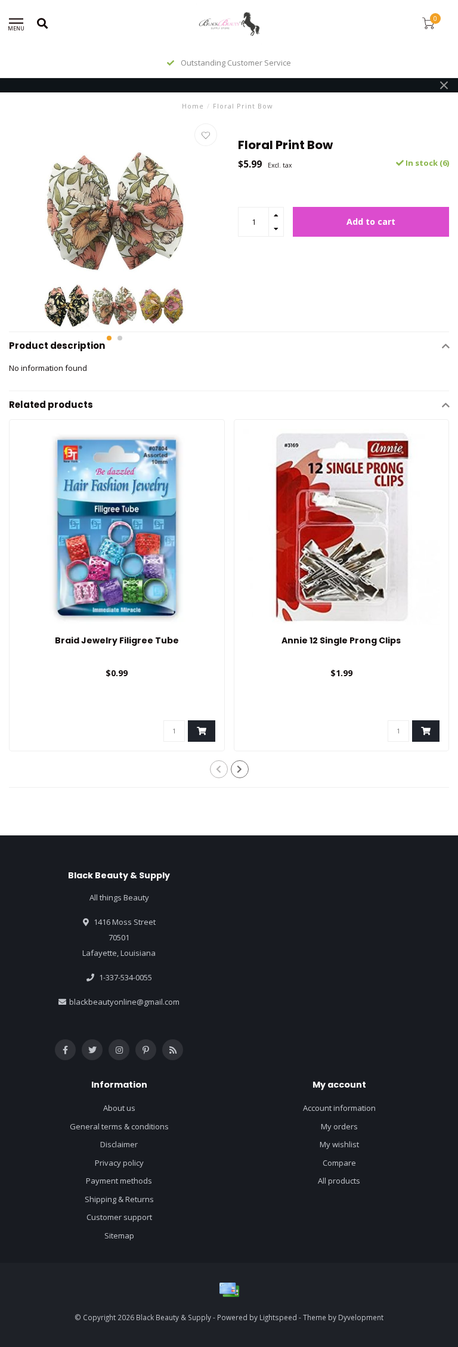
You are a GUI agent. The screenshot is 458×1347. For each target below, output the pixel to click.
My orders (339, 1126)
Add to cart (370, 221)
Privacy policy (119, 1162)
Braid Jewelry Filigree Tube (117, 640)
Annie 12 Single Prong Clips (341, 640)
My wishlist (339, 1144)
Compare (339, 1162)
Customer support (119, 1217)
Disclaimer (119, 1144)
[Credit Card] (229, 1290)
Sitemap (119, 1235)
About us (119, 1108)
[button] (109, 338)
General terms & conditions (119, 1126)
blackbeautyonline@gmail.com (124, 1001)
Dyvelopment (360, 1317)
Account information (339, 1108)
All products (339, 1180)
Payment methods (119, 1180)
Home (193, 105)
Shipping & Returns (119, 1199)
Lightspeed (278, 1317)
